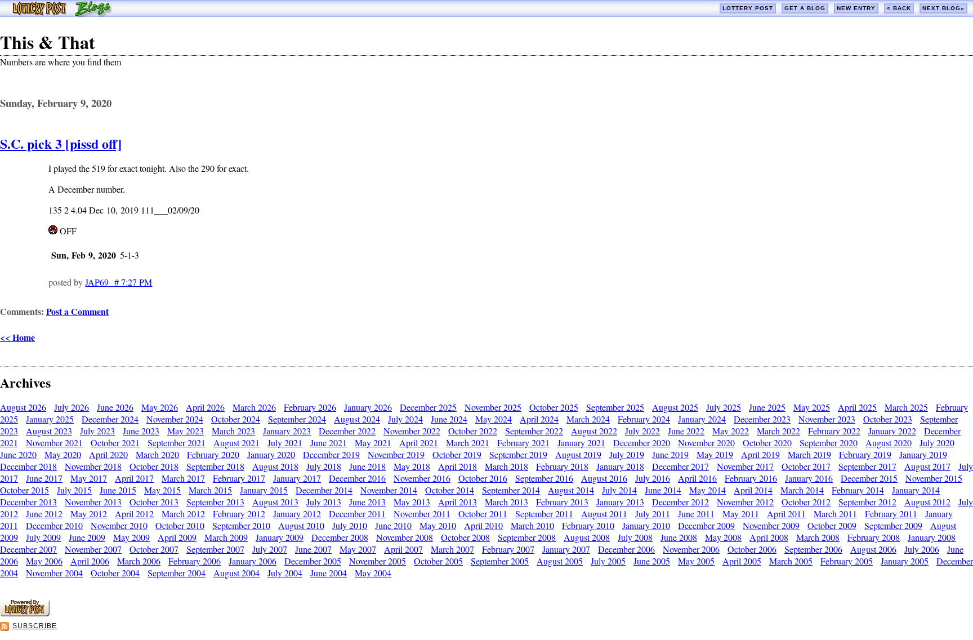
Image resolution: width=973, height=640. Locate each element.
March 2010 (532, 525)
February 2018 (562, 466)
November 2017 (745, 466)
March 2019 (809, 454)
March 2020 (157, 454)
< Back (899, 8)
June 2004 (328, 573)
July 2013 (323, 502)
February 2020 (213, 454)
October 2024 (235, 419)
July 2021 (284, 442)
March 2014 (802, 490)
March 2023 (233, 431)
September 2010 (241, 525)
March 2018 (506, 466)
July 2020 (937, 442)
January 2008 (932, 537)
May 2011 (740, 513)
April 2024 (539, 419)
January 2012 (297, 513)
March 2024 (588, 419)
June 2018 (367, 466)
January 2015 (264, 490)
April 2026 (205, 407)
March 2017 (183, 478)
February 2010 (588, 525)
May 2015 (162, 490)
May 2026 (159, 407)
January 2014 (916, 490)
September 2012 (867, 502)
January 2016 (809, 478)
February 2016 (751, 478)
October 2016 (482, 478)
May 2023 (185, 431)
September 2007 (215, 549)
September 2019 (518, 454)
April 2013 (457, 502)
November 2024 (174, 419)
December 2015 (869, 478)
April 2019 (760, 454)
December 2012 (680, 502)
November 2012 (745, 502)
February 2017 (239, 478)
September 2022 (534, 431)
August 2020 (888, 442)
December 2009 (706, 525)
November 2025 (493, 407)
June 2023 (141, 431)
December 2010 (54, 525)
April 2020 (108, 454)
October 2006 (751, 549)
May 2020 (62, 454)
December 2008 (339, 537)
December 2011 (357, 513)
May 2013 (412, 502)
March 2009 (226, 537)
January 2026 (368, 407)
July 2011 (652, 513)
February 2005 (846, 561)
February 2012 (239, 513)
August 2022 (594, 431)
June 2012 (44, 513)
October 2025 (553, 407)
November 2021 (54, 442)
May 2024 (493, 419)
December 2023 (762, 419)
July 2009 (43, 537)
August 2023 (49, 431)
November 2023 (826, 419)
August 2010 (301, 525)
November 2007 (93, 549)
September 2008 (527, 537)
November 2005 (377, 561)
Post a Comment (77, 311)
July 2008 (635, 537)
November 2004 (54, 573)
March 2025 (906, 407)
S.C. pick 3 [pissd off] (61, 143)
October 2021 (115, 442)
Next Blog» (943, 8)
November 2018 (93, 466)
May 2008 (723, 537)
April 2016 (697, 478)
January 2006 (252, 561)
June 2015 (118, 490)
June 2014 (663, 490)
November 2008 (404, 537)
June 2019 (670, 454)
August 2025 (675, 407)
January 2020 (271, 454)
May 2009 (131, 537)
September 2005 (500, 561)
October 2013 (154, 502)
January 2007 (566, 549)
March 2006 (138, 561)
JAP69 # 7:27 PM (118, 282)
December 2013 (28, 502)
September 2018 (215, 466)
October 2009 (831, 525)
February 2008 (873, 537)
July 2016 (652, 478)
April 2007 (403, 549)
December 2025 (428, 407)
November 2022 (411, 431)
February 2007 (508, 549)
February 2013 (562, 502)
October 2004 (115, 573)
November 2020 (706, 442)
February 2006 (194, 561)
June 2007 (313, 549)
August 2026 (23, 407)
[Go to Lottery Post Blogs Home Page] (62, 13)
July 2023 (97, 431)
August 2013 (275, 502)
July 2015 (74, 490)
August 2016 (604, 478)
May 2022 (730, 431)
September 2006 (813, 549)
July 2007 (269, 549)
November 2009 (771, 525)
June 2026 (115, 407)
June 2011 (696, 513)
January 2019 (923, 454)
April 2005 (741, 561)
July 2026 (71, 407)
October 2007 (154, 549)
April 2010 (483, 525)
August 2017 (927, 466)
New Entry (856, 8)
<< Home (17, 337)
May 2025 (811, 407)
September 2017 (867, 466)
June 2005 (651, 561)
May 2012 (88, 513)
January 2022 (892, 431)
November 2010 (119, 525)
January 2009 (279, 537)
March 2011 (835, 513)
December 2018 (28, 466)
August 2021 (236, 442)
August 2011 (604, 513)
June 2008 (678, 537)
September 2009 (893, 525)
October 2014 (449, 490)
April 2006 (89, 561)
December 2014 (324, 490)
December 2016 (357, 478)
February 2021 (523, 442)
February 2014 (858, 490)
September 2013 (215, 502)
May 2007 (358, 549)
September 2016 (544, 478)
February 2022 (834, 431)
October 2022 (472, 431)
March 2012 (183, 513)
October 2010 (179, 525)
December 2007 (28, 549)
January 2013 (620, 502)
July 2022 (642, 431)
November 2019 (396, 454)
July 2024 (405, 419)
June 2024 (449, 419)
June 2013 (367, 502)
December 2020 (641, 442)
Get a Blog (804, 8)
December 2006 (626, 549)
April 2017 (134, 478)
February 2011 (891, 513)
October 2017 (806, 466)
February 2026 (310, 407)
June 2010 (393, 525)
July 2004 (284, 573)
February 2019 (865, 454)
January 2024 (702, 419)
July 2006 (921, 549)
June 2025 (767, 407)
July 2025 (723, 407)
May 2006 (44, 561)
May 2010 (437, 525)
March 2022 (778, 431)
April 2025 (857, 407)
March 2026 (254, 407)
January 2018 (620, 466)
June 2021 (328, 442)
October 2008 (465, 537)
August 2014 (571, 490)
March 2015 (210, 490)
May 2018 (412, 466)
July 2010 (349, 525)
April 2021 (418, 442)
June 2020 (18, 454)
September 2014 (511, 490)
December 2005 (312, 561)
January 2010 (646, 525)
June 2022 (686, 431)
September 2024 (297, 419)
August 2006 (873, 549)
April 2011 (786, 513)
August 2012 (927, 502)
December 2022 (347, 431)
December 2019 (331, 454)
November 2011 (422, 513)
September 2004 (177, 573)
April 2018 (457, 466)
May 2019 (715, 454)
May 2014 (707, 490)
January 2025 (50, 419)
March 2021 (467, 442)
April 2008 (768, 537)
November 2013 (93, 502)
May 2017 (88, 478)
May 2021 (373, 442)
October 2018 (154, 466)
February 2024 (644, 419)
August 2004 (236, 573)
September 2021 (177, 442)
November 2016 (422, 478)
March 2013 (506, 502)
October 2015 (24, 490)
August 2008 (587, 537)
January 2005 (905, 561)
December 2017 (680, 466)
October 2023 (887, 419)
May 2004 (373, 573)
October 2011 (482, 513)
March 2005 (791, 561)
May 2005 (696, 561)
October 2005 (438, 561)
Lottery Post (747, 8)
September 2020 (829, 442)
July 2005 (608, 561)
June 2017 (44, 478)
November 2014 (388, 490)
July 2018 (323, 466)
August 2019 (578, 454)
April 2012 (134, 513)
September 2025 (615, 407)
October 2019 (456, 454)
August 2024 (357, 419)
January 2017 (297, 478)
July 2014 (619, 490)
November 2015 (933, 478)
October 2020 (767, 442)
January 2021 (581, 442)
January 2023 (287, 431)
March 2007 (452, 549)
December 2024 (110, 419)
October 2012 (806, 502)
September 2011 (544, 513)
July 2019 (626, 454)
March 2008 (818, 537)
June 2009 (87, 537)
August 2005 (560, 561)
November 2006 (691, 549)
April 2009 (177, 537)
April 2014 (753, 490)
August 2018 (275, 466)
